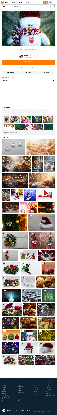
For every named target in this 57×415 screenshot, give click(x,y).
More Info (5, 79)
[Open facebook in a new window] (16, 411)
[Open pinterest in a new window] (22, 411)
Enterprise (4, 390)
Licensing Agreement (20, 385)
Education (4, 392)
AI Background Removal (5, 400)
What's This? (11, 77)
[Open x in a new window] (27, 411)
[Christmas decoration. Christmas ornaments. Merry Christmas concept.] (28, 254)
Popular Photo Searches (21, 396)
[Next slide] (51, 110)
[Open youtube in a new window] (29, 411)
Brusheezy (4, 384)
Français (47, 392)
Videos (20, 2)
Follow (35, 57)
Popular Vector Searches (21, 392)
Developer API (5, 395)
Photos (13, 2)
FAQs (34, 384)
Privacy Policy (44, 411)
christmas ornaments (16, 110)
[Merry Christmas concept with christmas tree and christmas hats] (17, 194)
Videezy (4, 388)
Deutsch (47, 390)
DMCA (19, 388)
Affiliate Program (22, 390)
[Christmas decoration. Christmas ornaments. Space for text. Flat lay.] (15, 239)
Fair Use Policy (51, 411)
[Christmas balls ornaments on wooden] (10, 206)
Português (47, 388)
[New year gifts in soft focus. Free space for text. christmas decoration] (28, 206)
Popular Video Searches (21, 399)
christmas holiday (42, 110)
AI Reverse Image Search (6, 397)
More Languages (49, 394)
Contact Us (35, 386)
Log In (50, 2)
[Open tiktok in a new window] (25, 411)
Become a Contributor (36, 393)
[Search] (50, 6)
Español (47, 386)
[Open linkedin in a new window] (20, 411)
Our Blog (35, 390)
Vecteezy (4, 386)
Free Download (28, 62)
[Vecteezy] (2, 2)
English (46, 384)
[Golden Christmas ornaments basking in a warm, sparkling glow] (40, 146)
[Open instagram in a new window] (18, 411)
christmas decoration (30, 110)
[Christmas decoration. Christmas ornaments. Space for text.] (13, 146)
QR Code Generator (4, 404)
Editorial (27, 2)
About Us (35, 388)
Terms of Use (37, 411)
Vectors (6, 2)
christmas (5, 110)
